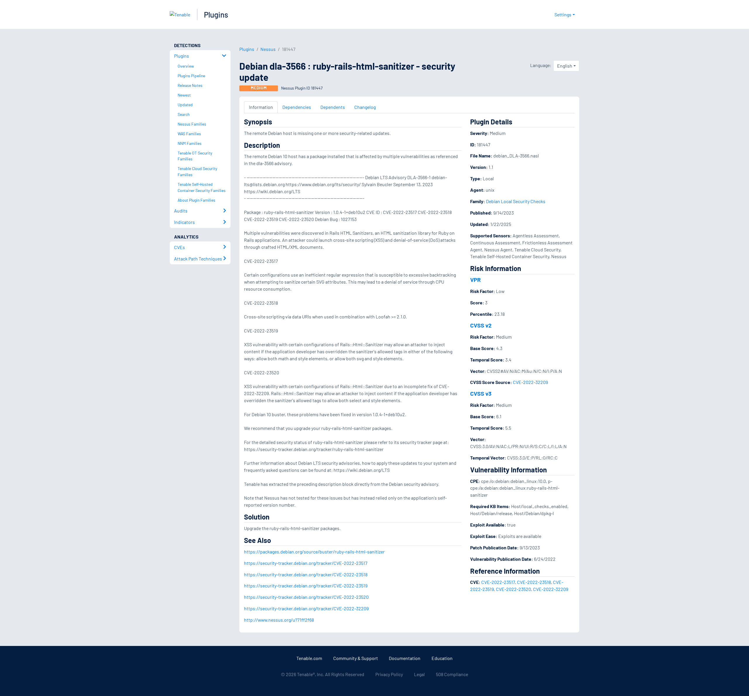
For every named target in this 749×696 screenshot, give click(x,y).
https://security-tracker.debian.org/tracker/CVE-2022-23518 (305, 574)
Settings (562, 14)
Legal (419, 674)
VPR (475, 279)
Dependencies (296, 107)
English (564, 65)
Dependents (332, 107)
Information (261, 107)
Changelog (365, 107)
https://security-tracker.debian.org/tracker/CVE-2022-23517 (305, 563)
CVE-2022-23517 (498, 582)
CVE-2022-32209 (530, 382)
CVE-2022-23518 (534, 582)
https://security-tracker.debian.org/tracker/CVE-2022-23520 (306, 597)
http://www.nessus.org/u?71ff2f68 (279, 620)
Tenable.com (309, 658)
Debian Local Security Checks (515, 201)
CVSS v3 (481, 393)
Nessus (268, 49)
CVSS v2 (481, 325)
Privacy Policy (389, 674)
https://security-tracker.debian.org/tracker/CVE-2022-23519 (305, 585)
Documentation (404, 658)
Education (442, 658)
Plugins (216, 14)
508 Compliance (452, 674)
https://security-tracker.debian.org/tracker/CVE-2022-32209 (306, 608)
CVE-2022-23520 (513, 589)
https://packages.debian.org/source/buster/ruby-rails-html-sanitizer (314, 551)
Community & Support (355, 658)
